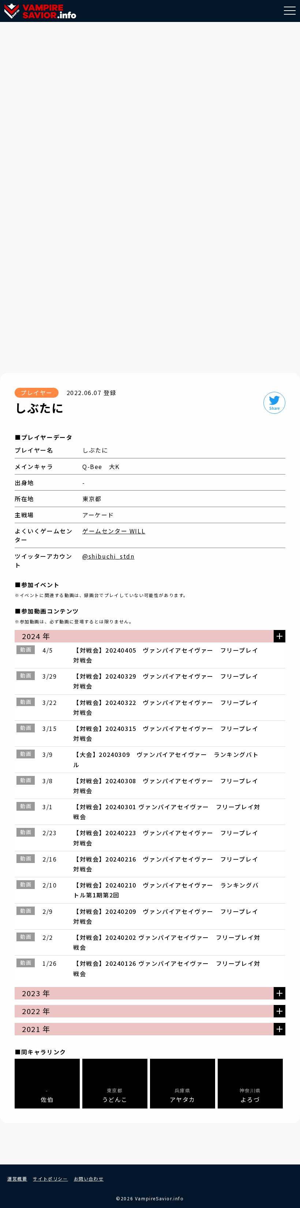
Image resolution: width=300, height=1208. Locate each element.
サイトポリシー (50, 1178)
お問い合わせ (89, 1178)
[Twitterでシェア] (274, 403)
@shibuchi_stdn (108, 556)
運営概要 (17, 1178)
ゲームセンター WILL (113, 530)
